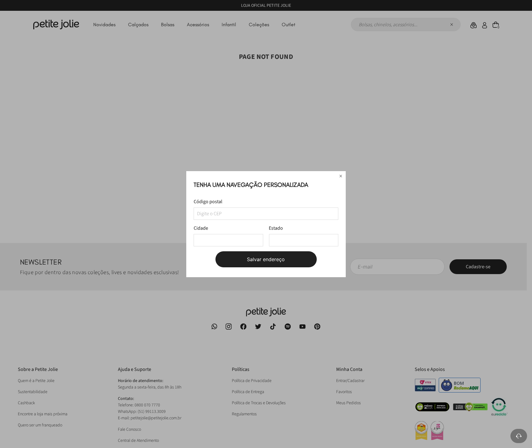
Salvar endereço (266, 259)
